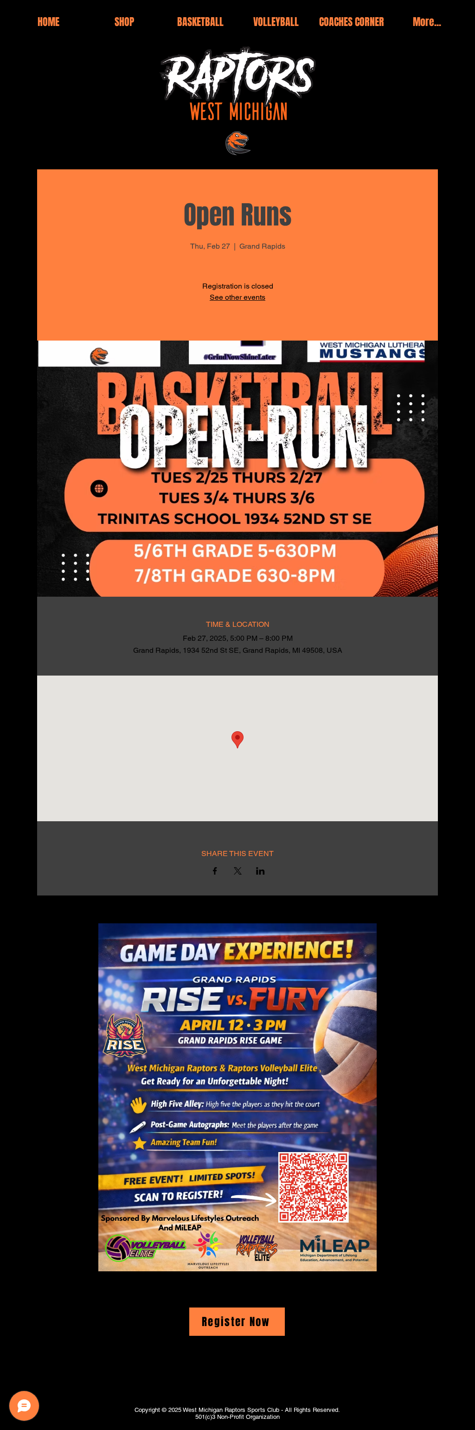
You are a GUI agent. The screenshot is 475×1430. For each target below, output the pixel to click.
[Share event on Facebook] (215, 871)
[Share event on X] (237, 871)
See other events (237, 297)
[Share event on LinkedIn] (260, 871)
